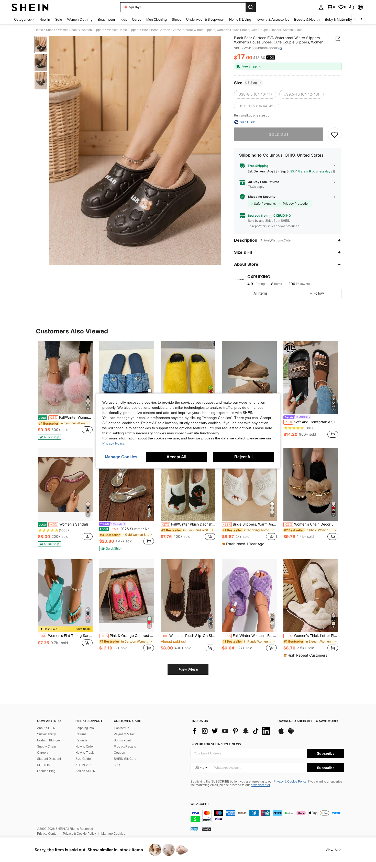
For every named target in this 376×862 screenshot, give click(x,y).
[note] (49, 437)
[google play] (290, 733)
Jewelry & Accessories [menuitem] (272, 19)
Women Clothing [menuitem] (80, 19)
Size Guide (83, 759)
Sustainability (46, 734)
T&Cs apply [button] (256, 187)
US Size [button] (251, 83)
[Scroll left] (355, 19)
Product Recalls (125, 746)
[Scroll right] (361, 19)
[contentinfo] (267, 816)
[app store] (281, 733)
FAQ (117, 765)
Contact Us (121, 728)
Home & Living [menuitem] (240, 19)
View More (188, 669)
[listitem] (65, 390)
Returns (80, 734)
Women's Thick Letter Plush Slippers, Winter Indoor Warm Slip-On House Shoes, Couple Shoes (311, 636)
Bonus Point (122, 740)
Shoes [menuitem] (176, 19)
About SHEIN (46, 728)
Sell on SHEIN (85, 771)
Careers (42, 752)
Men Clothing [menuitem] (156, 19)
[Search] (251, 7)
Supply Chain (46, 746)
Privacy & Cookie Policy (289, 781)
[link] (331, 7)
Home (39, 30)
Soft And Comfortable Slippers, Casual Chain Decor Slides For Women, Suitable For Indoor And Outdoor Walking (311, 422)
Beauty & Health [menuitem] (307, 19)
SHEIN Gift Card (125, 759)
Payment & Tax (124, 734)
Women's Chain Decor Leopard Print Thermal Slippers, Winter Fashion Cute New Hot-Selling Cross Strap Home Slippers (311, 524)
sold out (279, 134)
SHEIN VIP (83, 765)
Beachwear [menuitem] (106, 19)
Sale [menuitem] (58, 19)
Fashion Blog (46, 771)
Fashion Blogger (48, 740)
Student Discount (49, 759)
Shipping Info (84, 728)
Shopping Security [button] (261, 197)
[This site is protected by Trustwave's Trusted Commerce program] (194, 829)
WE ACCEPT (200, 804)
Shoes (50, 30)
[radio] (255, 94)
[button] (352, 7)
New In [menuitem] (44, 19)
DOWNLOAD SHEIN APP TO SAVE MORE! (308, 721)
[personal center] (321, 7)
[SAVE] (334, 134)
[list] (231, 731)
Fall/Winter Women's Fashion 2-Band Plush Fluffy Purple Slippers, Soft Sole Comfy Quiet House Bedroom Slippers (250, 636)
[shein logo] (30, 7)
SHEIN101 (44, 765)
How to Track (84, 752)
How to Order (84, 746)
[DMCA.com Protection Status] (206, 829)
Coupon (119, 752)
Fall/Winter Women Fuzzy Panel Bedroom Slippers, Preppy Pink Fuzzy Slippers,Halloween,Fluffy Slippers (66, 417)
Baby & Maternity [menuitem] (338, 19)
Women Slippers (92, 30)
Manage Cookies (113, 833)
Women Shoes (68, 30)
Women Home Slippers (123, 30)
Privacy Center (47, 833)
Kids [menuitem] (123, 19)
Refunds (81, 740)
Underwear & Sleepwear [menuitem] (205, 19)
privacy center (260, 785)
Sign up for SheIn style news (216, 744)
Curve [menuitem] (136, 19)
